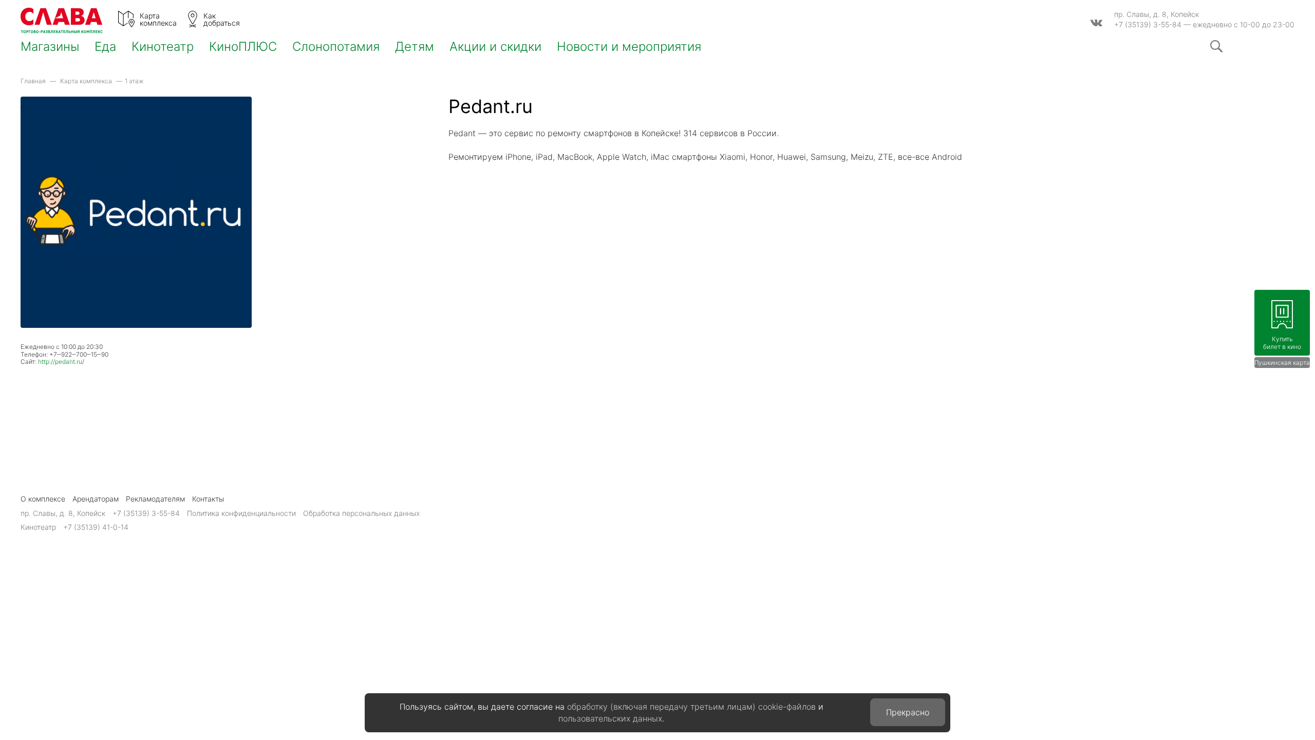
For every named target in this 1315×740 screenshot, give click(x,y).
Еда (105, 46)
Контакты (208, 498)
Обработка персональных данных (361, 513)
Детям (414, 46)
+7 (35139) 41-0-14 (95, 527)
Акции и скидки (495, 46)
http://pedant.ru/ (61, 361)
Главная (33, 81)
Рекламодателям (155, 498)
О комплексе (43, 498)
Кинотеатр (163, 46)
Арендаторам (95, 498)
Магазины (50, 46)
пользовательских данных (610, 718)
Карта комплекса (86, 81)
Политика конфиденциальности (241, 513)
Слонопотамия (336, 46)
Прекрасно (907, 712)
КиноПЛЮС (243, 46)
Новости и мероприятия (629, 46)
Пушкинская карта (1282, 362)
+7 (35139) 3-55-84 (1147, 24)
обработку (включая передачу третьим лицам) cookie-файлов (691, 706)
